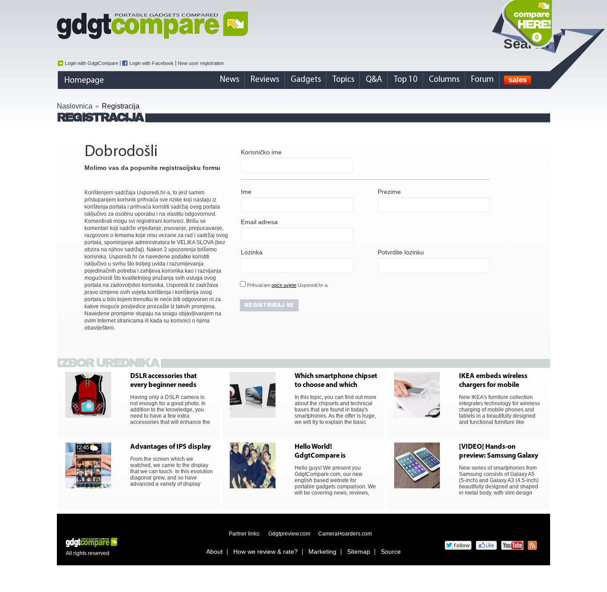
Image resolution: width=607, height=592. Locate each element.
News (229, 80)
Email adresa (259, 222)
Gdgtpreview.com (289, 534)
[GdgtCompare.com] (303, 25)
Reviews (265, 80)
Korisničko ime (261, 152)
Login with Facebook (151, 63)
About (214, 551)
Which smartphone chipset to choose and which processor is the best (336, 381)
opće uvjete (284, 285)
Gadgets (306, 80)
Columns (444, 80)
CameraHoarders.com (345, 534)
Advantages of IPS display (170, 447)
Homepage (84, 81)
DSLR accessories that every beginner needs (163, 381)
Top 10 (405, 80)
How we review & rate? (265, 551)
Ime (246, 192)
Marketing (322, 551)
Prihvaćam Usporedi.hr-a (286, 285)
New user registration (201, 63)
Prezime (389, 192)
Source (391, 551)
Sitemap (358, 551)
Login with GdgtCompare (91, 63)
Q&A (374, 80)
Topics (343, 80)
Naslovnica (74, 106)
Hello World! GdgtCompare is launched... (320, 451)
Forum (482, 80)
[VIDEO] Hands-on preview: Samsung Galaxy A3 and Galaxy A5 (498, 451)
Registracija (121, 106)
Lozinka (252, 252)
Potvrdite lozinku (401, 252)
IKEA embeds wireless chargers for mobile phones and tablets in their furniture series (500, 381)
